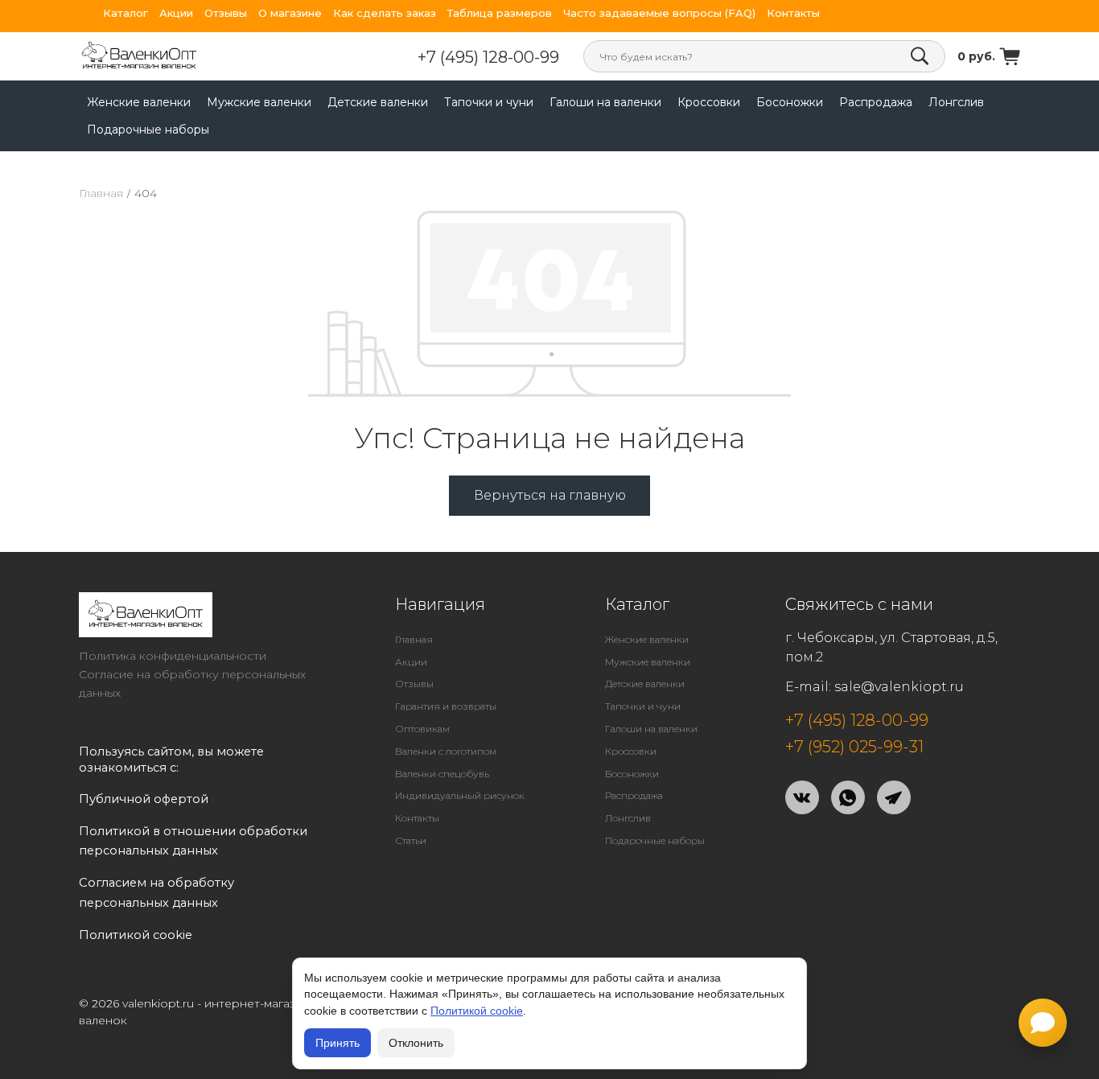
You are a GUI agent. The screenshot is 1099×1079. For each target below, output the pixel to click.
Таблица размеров (499, 13)
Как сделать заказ (384, 13)
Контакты (793, 13)
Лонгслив (956, 102)
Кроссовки (708, 102)
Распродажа (875, 102)
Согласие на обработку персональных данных (192, 683)
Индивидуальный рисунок (460, 795)
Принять (337, 1042)
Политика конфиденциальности (172, 656)
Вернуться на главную (550, 495)
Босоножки (789, 102)
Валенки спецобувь (442, 774)
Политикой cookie (476, 1010)
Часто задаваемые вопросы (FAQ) (659, 13)
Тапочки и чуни (488, 102)
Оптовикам (422, 729)
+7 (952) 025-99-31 (854, 746)
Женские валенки (139, 102)
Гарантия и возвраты (445, 706)
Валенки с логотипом (445, 751)
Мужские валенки (259, 102)
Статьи (410, 840)
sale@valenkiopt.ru (899, 686)
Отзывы (225, 13)
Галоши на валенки (605, 102)
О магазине (290, 13)
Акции (176, 13)
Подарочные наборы (148, 129)
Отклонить (416, 1042)
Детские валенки (377, 102)
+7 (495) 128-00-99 (488, 57)
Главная (101, 193)
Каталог (125, 13)
